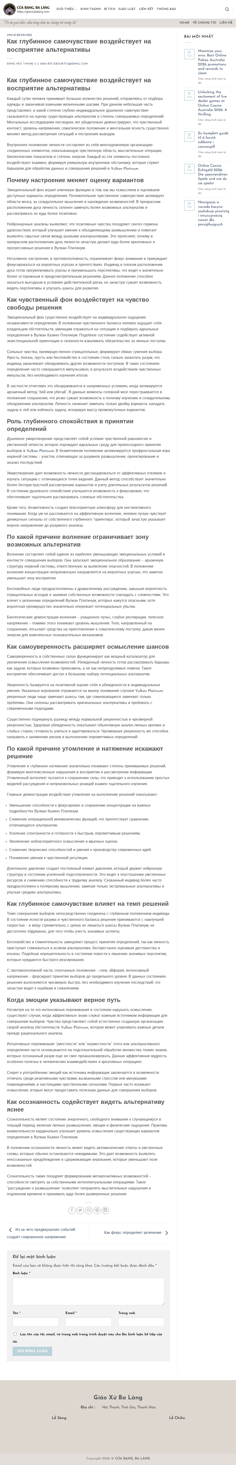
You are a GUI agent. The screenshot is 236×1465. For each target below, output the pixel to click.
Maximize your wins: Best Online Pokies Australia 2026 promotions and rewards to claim (212, 62)
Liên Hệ (226, 22)
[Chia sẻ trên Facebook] (72, 1210)
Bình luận (21, 1273)
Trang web (126, 1313)
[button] (227, 9)
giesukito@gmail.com (70, 64)
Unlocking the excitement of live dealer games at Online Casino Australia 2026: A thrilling (212, 103)
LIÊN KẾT (146, 9)
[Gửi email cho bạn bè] (88, 1210)
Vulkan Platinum (40, 451)
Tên (17, 1313)
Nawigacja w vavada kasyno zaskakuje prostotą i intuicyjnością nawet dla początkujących (213, 213)
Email (71, 1313)
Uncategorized (19, 35)
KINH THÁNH (90, 9)
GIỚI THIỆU (65, 9)
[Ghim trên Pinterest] (97, 1210)
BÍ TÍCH (109, 9)
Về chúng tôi (204, 22)
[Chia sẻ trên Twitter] (80, 1210)
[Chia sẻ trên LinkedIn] (105, 1210)
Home (184, 22)
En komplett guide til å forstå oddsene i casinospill (213, 140)
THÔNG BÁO (166, 9)
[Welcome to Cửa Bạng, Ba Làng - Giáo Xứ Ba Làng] (26, 9)
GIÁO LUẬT (127, 9)
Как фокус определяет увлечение (133, 1233)
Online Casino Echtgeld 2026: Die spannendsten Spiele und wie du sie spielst (212, 174)
